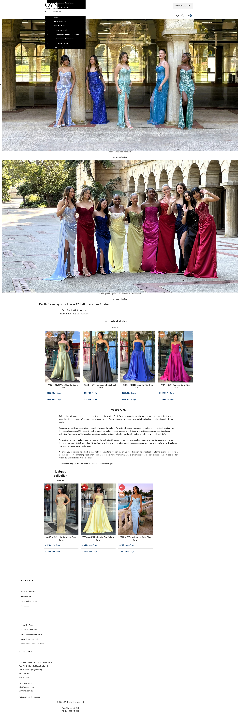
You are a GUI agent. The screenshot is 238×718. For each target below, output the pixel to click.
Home (56, 17)
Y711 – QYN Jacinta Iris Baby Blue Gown (135, 538)
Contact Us (56, 12)
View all (115, 328)
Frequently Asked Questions (67, 35)
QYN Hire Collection (28, 592)
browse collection (120, 157)
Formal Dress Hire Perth (29, 639)
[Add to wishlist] (78, 334)
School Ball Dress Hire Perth (31, 634)
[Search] (182, 15)
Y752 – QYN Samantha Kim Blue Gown (138, 386)
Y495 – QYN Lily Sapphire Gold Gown (61, 538)
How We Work (59, 26)
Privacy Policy (62, 7)
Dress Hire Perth (26, 625)
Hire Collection (60, 22)
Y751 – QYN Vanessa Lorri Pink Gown (175, 386)
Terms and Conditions (65, 39)
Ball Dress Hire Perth (28, 630)
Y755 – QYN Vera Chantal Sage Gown (63, 386)
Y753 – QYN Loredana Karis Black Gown (100, 386)
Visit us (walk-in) (183, 6)
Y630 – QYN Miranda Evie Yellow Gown (98, 538)
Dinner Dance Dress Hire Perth (32, 644)
